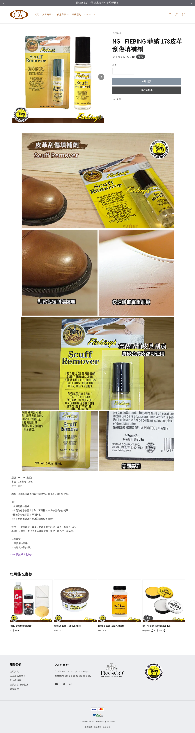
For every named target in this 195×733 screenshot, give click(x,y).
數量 (114, 65)
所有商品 (46, 14)
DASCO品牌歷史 (17, 676)
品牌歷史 (76, 14)
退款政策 (107, 727)
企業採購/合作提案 (19, 684)
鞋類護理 (14, 689)
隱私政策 (97, 727)
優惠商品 (61, 14)
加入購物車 (147, 89)
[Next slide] (101, 77)
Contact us (90, 14)
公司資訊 (14, 671)
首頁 (36, 14)
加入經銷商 (15, 680)
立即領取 (112, 2)
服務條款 (88, 727)
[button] (170, 14)
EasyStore (111, 721)
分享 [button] (119, 99)
